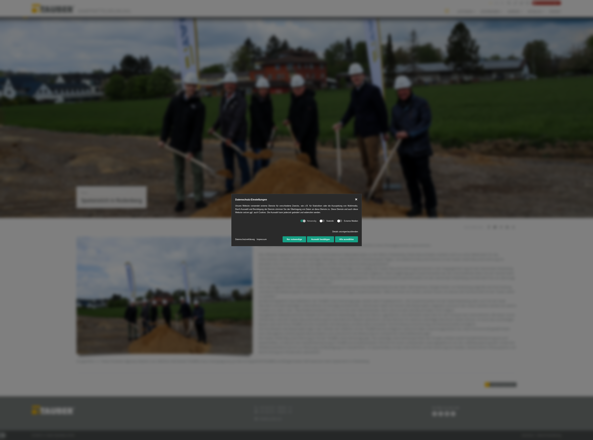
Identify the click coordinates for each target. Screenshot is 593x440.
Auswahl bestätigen (320, 239)
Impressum (262, 239)
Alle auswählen (346, 239)
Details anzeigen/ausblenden (345, 231)
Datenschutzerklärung (245, 239)
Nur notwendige (294, 239)
